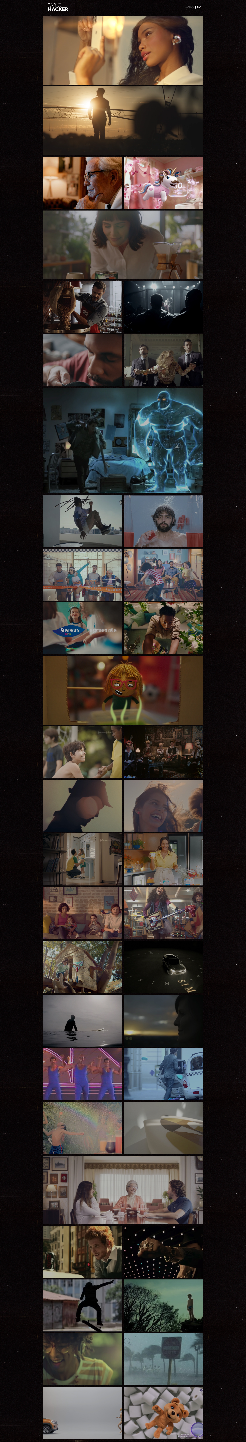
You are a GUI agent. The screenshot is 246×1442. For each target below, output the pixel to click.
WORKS (189, 7)
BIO (199, 7)
